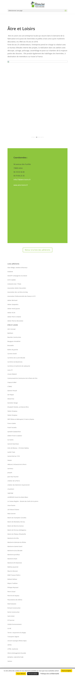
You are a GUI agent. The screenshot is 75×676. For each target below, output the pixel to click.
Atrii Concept (11, 329)
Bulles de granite (13, 349)
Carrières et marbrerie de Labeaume (19, 366)
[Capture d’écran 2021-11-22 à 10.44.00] (38, 141)
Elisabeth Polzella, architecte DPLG (18, 407)
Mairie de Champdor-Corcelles (17, 518)
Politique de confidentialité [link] (50, 674)
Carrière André (12, 353)
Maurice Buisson (13, 571)
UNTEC (10, 645)
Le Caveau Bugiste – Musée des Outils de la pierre (23, 501)
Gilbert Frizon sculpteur (15, 436)
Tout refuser (21, 674)
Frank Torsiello (12, 427)
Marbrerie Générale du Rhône (17, 542)
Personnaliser (33, 674)
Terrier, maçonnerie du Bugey (17, 632)
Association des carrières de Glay (18, 292)
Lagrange (10, 493)
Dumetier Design (13, 403)
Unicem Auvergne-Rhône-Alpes (17, 641)
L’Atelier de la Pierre (14, 481)
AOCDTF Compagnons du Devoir (17, 276)
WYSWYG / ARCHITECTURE (15, 657)
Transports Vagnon (13, 636)
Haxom (10, 460)
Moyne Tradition (13, 583)
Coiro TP (10, 370)
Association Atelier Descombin (17, 288)
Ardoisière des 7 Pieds (14, 284)
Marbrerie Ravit (12, 559)
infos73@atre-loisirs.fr (22, 179)
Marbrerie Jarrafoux (14, 554)
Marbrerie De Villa (13, 538)
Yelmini (10, 661)
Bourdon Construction (14, 337)
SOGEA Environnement (14, 624)
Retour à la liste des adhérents (37, 250)
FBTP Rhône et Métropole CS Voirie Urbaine (21, 419)
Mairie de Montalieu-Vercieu (16, 522)
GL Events (10, 440)
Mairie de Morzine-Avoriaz (16, 526)
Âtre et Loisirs (13, 325)
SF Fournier (11, 620)
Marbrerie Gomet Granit (15, 546)
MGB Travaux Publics (14, 575)
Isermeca (10, 468)
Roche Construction (13, 612)
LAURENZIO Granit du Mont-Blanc (18, 497)
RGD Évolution (12, 604)
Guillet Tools (11, 452)
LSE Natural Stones (13, 509)
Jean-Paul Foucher (13, 477)
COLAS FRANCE (12, 374)
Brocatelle (11, 345)
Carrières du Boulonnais (15, 362)
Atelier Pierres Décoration (15, 321)
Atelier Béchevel (12, 300)
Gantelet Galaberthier (14, 431)
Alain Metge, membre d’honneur (17, 267)
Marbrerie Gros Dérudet (15, 550)
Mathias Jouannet (13, 567)
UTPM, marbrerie (13, 649)
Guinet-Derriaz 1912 (14, 456)
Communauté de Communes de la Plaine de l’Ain (22, 378)
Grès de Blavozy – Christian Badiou (18, 448)
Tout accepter (66, 671)
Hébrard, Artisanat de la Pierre (17, 464)
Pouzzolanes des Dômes (15, 600)
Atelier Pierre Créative (14, 317)
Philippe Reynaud (13, 587)
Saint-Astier (11, 616)
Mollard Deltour (12, 579)
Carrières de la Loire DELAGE (16, 358)
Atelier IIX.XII (11, 312)
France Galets (12, 423)
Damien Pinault (12, 390)
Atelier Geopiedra (13, 304)
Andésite (10, 271)
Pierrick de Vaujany (13, 595)
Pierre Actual (11, 591)
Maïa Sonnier (12, 513)
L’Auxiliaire (11, 489)
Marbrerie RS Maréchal (15, 563)
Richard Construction (14, 608)
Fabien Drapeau (12, 411)
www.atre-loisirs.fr (21, 185)
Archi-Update (12, 280)
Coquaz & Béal (12, 382)
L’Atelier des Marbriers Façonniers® (19, 485)
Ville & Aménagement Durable (17, 653)
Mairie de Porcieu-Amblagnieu (17, 530)
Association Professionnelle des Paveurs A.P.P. (22, 296)
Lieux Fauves (11, 505)
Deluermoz (11, 399)
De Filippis (11, 394)
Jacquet (10, 472)
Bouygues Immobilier (14, 341)
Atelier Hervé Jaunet (14, 308)
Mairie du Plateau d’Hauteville (17, 534)
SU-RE (9, 628)
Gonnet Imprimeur (13, 444)
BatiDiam (10, 333)
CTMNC (10, 386)
